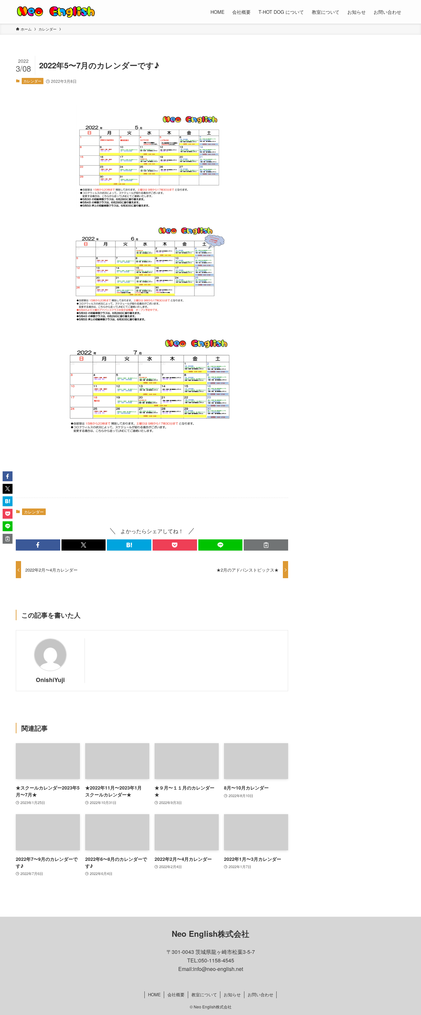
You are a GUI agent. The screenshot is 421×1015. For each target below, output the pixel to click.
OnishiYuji (50, 679)
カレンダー (32, 80)
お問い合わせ (260, 994)
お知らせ (232, 994)
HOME (154, 994)
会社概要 (176, 994)
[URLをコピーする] (266, 545)
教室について (204, 994)
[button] (38, 545)
